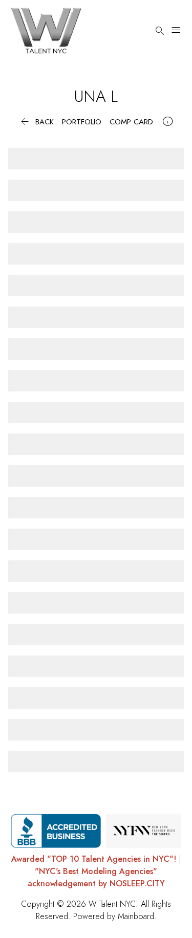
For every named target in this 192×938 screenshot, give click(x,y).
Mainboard (136, 916)
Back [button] (36, 122)
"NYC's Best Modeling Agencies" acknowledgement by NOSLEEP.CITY (96, 877)
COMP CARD (131, 122)
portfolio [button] (81, 122)
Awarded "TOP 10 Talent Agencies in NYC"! (93, 859)
